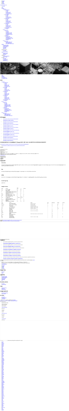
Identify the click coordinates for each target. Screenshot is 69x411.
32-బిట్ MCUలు (5, 107)
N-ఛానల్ (7, 10)
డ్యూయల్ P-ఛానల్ (8, 21)
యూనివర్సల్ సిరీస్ (8, 36)
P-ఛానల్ (7, 11)
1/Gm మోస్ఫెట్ (8, 300)
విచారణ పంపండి (2, 155)
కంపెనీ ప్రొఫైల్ (4, 58)
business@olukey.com (4, 264)
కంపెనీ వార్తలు (4, 54)
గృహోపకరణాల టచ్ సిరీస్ (9, 33)
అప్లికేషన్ (3, 44)
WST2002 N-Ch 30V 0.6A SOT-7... (8, 140)
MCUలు (4, 29)
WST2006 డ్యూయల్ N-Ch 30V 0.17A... (9, 134)
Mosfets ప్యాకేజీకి (6, 14)
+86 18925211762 (4, 263)
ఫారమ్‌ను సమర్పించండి (4, 307)
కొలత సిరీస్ (7, 39)
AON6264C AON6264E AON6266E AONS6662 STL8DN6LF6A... (13, 258)
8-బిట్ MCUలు (6, 30)
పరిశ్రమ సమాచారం (5, 53)
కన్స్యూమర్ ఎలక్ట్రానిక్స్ (4, 276)
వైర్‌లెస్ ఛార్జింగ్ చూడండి (8, 42)
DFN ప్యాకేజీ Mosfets (4, 77)
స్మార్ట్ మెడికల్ (4, 48)
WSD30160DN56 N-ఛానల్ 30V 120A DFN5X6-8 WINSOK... (12, 255)
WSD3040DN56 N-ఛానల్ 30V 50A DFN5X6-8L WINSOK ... (12, 252)
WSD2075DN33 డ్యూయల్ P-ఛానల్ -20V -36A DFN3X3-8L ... (12, 246)
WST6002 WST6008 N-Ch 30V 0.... (8, 128)
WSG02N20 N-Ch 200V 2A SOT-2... (8, 120)
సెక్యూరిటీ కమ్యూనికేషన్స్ (4, 277)
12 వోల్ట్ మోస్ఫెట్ (12, 300)
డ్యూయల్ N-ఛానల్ (8, 12)
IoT (2, 280)
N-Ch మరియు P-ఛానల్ (8, 17)
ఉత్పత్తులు (3, 8)
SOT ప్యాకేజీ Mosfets (7, 23)
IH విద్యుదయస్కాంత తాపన (9, 34)
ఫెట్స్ (0, 300)
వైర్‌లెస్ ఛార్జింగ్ (6, 41)
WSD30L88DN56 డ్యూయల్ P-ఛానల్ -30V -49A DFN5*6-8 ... (12, 243)
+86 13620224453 (4, 318)
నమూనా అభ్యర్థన (4, 293)
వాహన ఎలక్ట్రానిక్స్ (5, 46)
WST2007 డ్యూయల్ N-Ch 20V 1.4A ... (8, 131)
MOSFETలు (3, 271)
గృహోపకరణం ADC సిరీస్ (9, 32)
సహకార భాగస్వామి (5, 51)
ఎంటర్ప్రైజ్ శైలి (3, 298)
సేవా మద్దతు (4, 50)
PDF (4, 155)
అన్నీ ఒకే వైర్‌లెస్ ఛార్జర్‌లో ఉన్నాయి (10, 43)
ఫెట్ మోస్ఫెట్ (15, 300)
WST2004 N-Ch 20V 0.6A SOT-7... (8, 137)
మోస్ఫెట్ (6, 300)
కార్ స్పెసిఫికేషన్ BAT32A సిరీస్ (9, 38)
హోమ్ (2, 7)
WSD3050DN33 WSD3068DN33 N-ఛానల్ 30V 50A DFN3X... (12, 249)
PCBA (4, 40)
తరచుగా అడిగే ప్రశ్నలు (5, 60)
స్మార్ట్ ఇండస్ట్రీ (4, 47)
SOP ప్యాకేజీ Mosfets (7, 18)
